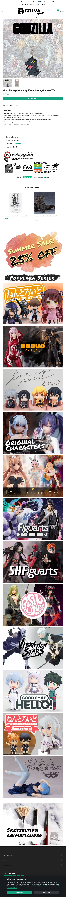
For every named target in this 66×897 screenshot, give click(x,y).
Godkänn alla (19, 892)
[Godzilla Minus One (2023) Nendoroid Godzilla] (47, 203)
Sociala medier (8, 865)
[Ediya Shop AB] (31, 11)
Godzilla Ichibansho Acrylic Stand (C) (16, 216)
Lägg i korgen (34, 98)
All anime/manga (12, 17)
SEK (45, 1)
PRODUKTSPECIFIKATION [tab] (14, 131)
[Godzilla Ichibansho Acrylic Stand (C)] (18, 203)
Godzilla (21, 17)
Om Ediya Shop (8, 855)
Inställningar (46, 892)
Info (4, 860)
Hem (4, 17)
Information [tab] (30, 131)
